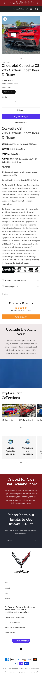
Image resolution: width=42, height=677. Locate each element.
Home (6, 583)
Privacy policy (35, 668)
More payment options (21, 122)
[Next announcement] (37, 3)
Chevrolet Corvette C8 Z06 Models (25, 180)
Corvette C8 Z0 (10, 175)
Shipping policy (21, 672)
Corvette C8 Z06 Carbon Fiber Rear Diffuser (20, 185)
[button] (4, 9)
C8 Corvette (7, 420)
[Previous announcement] (4, 3)
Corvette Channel (13, 668)
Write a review (20, 317)
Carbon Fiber (8, 92)
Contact (7, 599)
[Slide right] (26, 58)
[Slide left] (15, 58)
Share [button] (6, 294)
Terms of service (10, 672)
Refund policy (24, 668)
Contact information (33, 672)
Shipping (4, 83)
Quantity (4, 97)
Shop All (7, 588)
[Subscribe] (34, 540)
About (6, 593)
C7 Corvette (25, 420)
